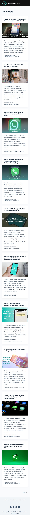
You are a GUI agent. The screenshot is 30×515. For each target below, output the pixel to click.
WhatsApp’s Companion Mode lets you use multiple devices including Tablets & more (15, 257)
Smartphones (16, 248)
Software (17, 56)
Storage (14, 295)
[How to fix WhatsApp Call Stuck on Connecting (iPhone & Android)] (15, 30)
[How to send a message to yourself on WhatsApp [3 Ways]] (15, 314)
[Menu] (27, 3)
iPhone (22, 387)
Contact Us (13, 500)
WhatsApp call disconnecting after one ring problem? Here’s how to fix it (13, 113)
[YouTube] (19, 507)
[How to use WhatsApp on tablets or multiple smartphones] (15, 220)
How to (10, 56)
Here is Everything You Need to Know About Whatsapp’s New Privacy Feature (14, 396)
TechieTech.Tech (14, 3)
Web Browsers (18, 341)
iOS (13, 56)
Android (6, 56)
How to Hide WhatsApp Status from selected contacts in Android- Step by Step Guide (13, 161)
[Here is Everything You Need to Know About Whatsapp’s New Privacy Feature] (15, 408)
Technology (21, 151)
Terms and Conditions (14, 502)
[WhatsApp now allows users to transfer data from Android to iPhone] (15, 457)
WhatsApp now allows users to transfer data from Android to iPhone (14, 446)
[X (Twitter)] (13, 507)
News (11, 104)
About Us (6, 500)
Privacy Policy (22, 500)
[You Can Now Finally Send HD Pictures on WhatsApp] (15, 76)
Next (24, 492)
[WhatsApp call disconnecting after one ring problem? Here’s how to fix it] (15, 125)
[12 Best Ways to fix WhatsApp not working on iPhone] (15, 360)
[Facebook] (11, 507)
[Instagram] (16, 507)
